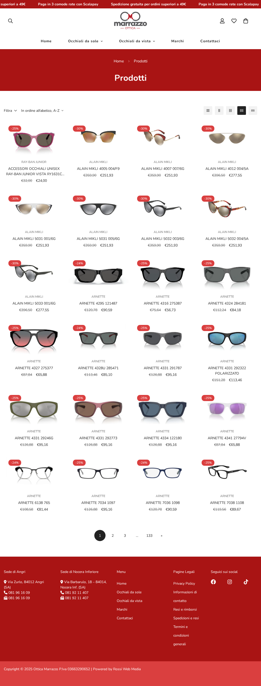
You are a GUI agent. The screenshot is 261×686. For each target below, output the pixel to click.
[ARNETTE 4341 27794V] (227, 407)
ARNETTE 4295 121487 (98, 303)
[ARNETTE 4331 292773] (98, 407)
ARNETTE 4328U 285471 (98, 368)
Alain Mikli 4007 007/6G (162, 168)
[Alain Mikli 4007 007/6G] (163, 138)
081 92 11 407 (76, 592)
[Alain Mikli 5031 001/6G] (34, 208)
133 (149, 535)
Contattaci (210, 41)
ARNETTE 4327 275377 (34, 368)
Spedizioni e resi (186, 618)
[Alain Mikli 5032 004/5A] (227, 208)
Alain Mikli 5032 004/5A (227, 238)
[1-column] (208, 110)
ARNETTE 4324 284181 (227, 303)
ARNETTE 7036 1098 (163, 502)
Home (46, 41)
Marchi (177, 41)
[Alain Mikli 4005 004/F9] (98, 138)
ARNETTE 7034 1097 (98, 502)
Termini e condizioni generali (181, 635)
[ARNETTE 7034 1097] (98, 472)
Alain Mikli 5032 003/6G (162, 238)
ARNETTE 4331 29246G (34, 438)
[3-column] (230, 110)
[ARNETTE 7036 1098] (163, 472)
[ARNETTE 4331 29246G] (34, 407)
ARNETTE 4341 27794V (227, 438)
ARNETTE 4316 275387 (163, 303)
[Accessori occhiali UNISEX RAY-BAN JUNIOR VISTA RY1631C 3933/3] (34, 138)
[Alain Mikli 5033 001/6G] (34, 273)
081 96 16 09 (19, 592)
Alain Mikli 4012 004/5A (227, 168)
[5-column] (253, 110)
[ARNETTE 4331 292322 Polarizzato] (227, 337)
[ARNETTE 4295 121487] (98, 273)
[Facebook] (213, 581)
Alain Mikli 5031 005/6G (98, 238)
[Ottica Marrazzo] (130, 20)
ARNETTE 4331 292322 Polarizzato (227, 371)
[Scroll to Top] (251, 658)
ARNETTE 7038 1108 (227, 502)
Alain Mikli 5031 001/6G (34, 238)
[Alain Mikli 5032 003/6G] (163, 208)
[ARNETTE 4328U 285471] (98, 337)
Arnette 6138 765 (34, 502)
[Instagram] (229, 581)
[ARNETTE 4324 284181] (227, 273)
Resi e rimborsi (185, 609)
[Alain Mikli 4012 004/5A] (227, 138)
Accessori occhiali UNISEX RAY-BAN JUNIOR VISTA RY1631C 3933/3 (34, 171)
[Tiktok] (246, 581)
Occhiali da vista (135, 41)
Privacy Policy (184, 583)
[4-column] (241, 110)
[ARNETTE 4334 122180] (163, 407)
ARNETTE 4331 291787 (163, 368)
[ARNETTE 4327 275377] (34, 337)
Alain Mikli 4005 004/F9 (98, 168)
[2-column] (219, 110)
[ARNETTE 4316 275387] (163, 273)
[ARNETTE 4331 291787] (163, 337)
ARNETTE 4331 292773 (98, 438)
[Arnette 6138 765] (34, 472)
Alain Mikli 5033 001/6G (34, 303)
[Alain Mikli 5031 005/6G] (98, 208)
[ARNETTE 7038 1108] (227, 472)
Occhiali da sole (83, 41)
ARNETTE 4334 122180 (163, 438)
